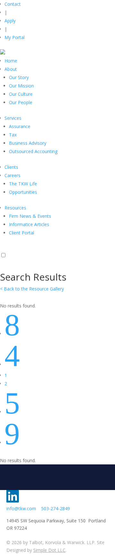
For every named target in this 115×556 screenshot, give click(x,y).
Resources (15, 208)
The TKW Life (23, 184)
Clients (11, 167)
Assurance (19, 126)
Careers (12, 175)
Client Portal (21, 233)
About (10, 69)
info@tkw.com (23, 508)
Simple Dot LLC (49, 550)
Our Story (19, 77)
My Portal (14, 37)
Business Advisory (27, 143)
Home (10, 61)
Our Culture (21, 94)
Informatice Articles (29, 224)
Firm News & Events (30, 216)
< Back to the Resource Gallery (32, 289)
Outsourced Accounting (33, 151)
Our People (20, 102)
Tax (13, 135)
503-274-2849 (55, 508)
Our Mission (21, 86)
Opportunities (23, 192)
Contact (12, 4)
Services (12, 118)
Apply (10, 21)
